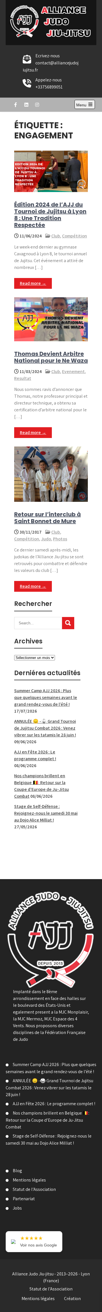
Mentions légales (29, 1180)
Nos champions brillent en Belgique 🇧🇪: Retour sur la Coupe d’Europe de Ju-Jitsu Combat (47, 1120)
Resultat (22, 378)
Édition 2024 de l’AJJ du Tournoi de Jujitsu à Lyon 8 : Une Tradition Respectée (50, 215)
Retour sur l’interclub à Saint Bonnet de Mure (47, 517)
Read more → (33, 283)
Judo (46, 539)
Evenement (73, 371)
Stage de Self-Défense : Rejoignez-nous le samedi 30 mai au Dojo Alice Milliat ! (46, 813)
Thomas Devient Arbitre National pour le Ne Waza (51, 357)
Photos (60, 539)
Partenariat (24, 1199)
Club (55, 236)
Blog (17, 1171)
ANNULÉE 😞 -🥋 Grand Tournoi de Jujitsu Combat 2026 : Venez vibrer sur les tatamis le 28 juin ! (45, 728)
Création (72, 1299)
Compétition (74, 236)
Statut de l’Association (34, 1189)
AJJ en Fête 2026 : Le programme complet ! (54, 1104)
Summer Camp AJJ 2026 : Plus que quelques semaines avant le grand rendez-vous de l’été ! (45, 697)
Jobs (17, 1208)
